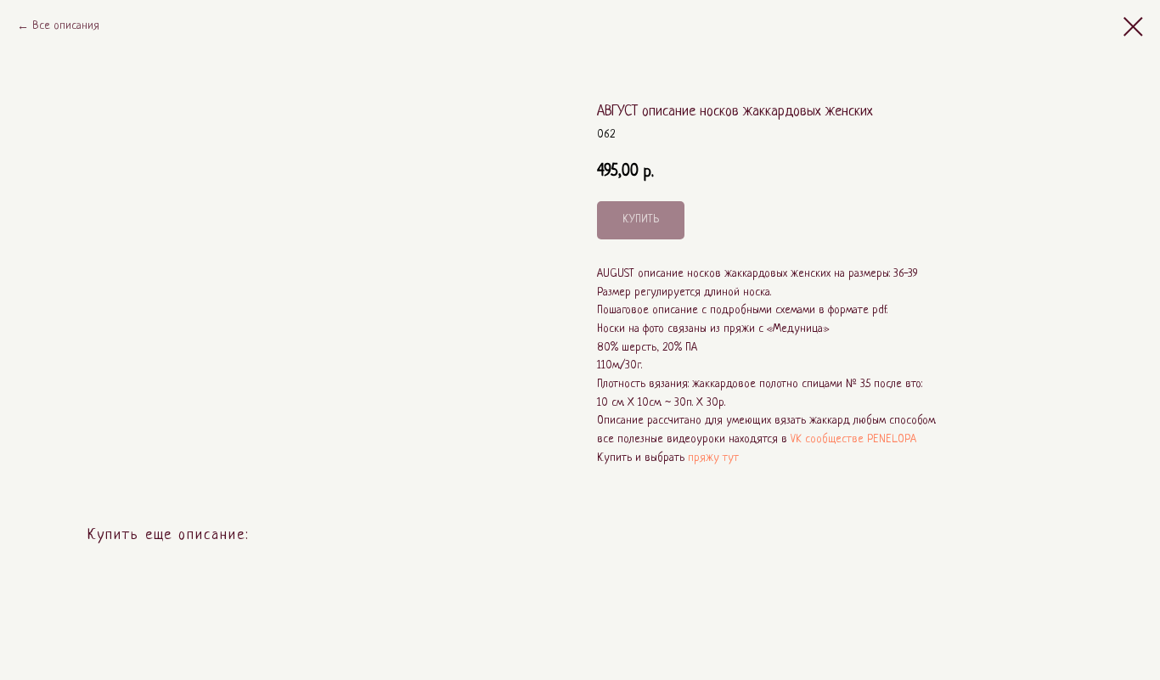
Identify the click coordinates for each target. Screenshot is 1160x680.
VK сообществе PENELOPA (853, 439)
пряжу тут (713, 458)
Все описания (65, 26)
